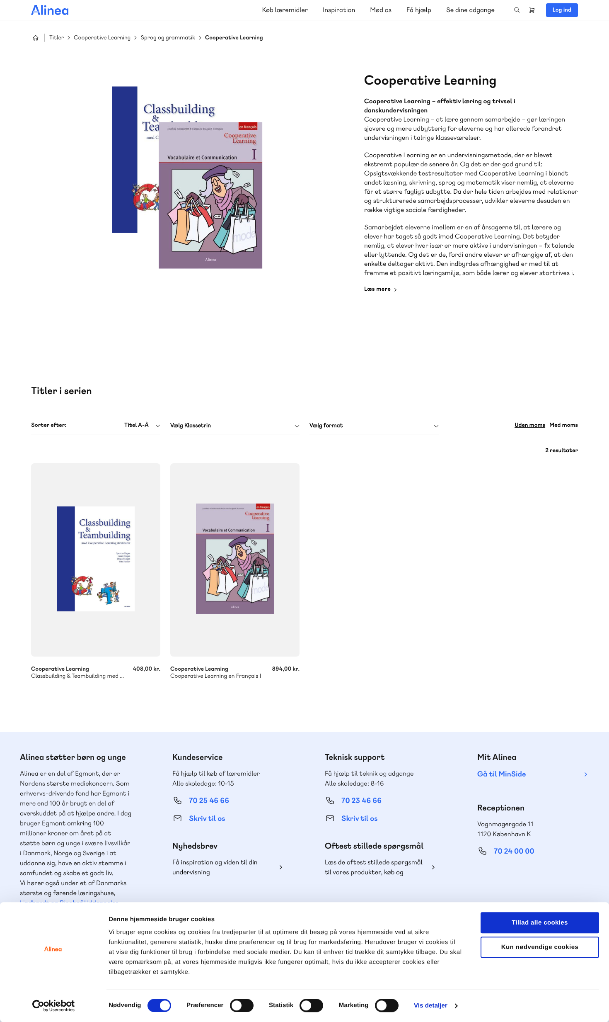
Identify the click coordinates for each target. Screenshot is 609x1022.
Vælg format (326, 425)
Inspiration (339, 9)
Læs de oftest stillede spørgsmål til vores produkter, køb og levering (374, 867)
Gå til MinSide (501, 774)
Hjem (35, 37)
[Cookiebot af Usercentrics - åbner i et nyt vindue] (53, 1006)
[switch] (242, 1005)
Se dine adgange (470, 9)
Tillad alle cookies (540, 922)
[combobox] (95, 425)
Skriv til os (207, 818)
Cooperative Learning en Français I (235, 560)
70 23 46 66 (361, 800)
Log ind (562, 10)
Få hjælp (418, 9)
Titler (56, 37)
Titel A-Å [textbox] (136, 425)
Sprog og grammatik (167, 37)
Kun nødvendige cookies (539, 947)
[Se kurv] (531, 9)
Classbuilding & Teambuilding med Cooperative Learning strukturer (95, 560)
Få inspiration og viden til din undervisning (215, 867)
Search (517, 9)
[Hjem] (49, 10)
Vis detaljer (430, 1005)
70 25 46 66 (209, 800)
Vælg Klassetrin (190, 425)
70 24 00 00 (514, 851)
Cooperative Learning (102, 37)
